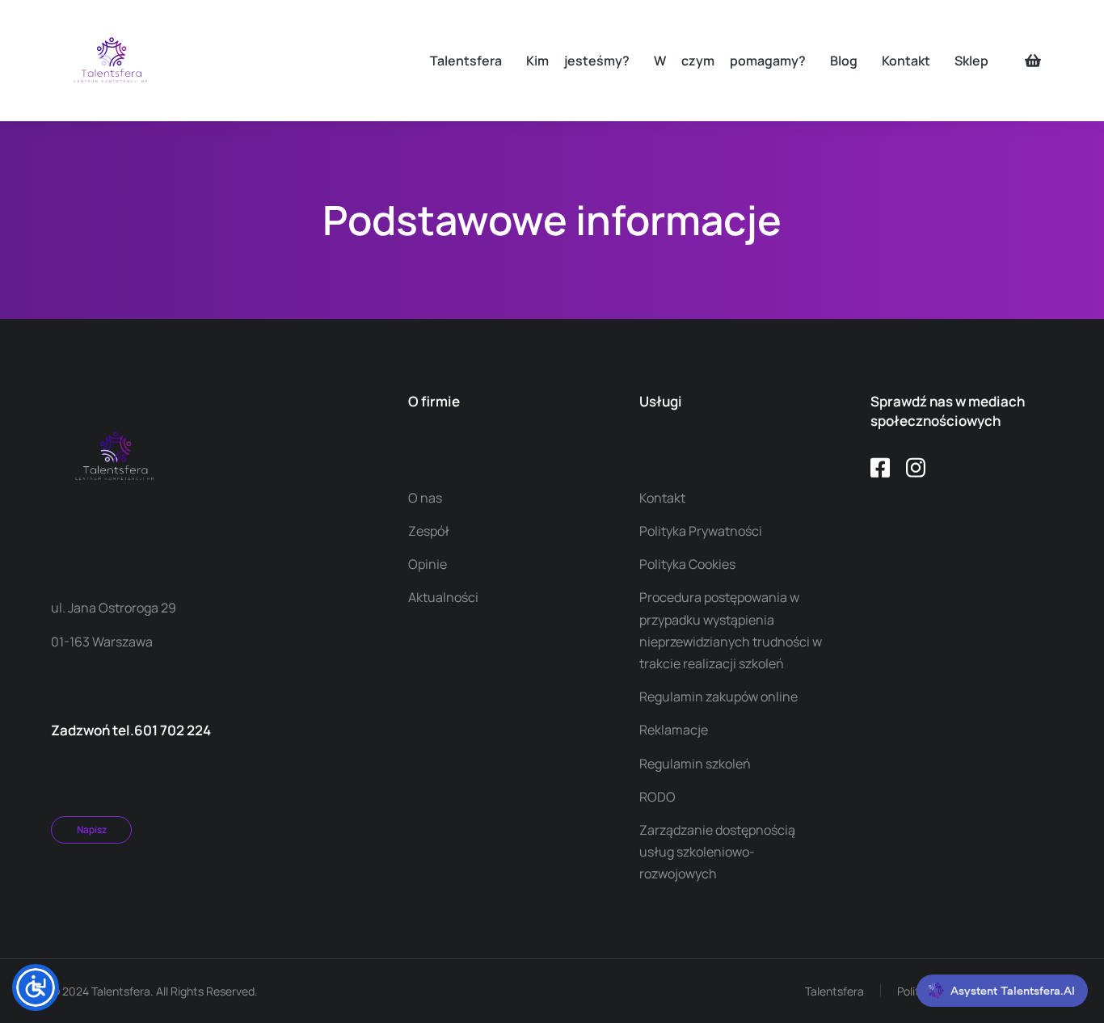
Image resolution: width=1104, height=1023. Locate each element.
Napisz (92, 829)
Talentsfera (834, 991)
